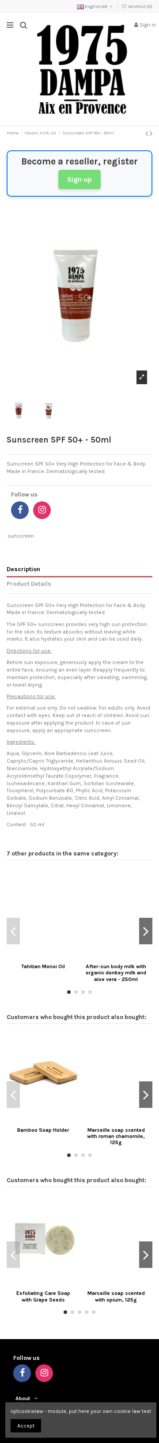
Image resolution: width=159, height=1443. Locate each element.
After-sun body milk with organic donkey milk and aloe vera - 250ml (116, 972)
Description (23, 569)
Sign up (79, 179)
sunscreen (21, 536)
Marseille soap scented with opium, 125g (116, 1296)
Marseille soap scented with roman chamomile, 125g (116, 1136)
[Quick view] (53, 957)
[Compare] (43, 957)
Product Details (29, 583)
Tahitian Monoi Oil (43, 966)
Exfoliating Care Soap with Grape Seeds (43, 1296)
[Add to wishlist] (32, 957)
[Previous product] (147, 133)
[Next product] (151, 133)
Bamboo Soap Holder (43, 1130)
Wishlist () (139, 6)
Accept (25, 1426)
